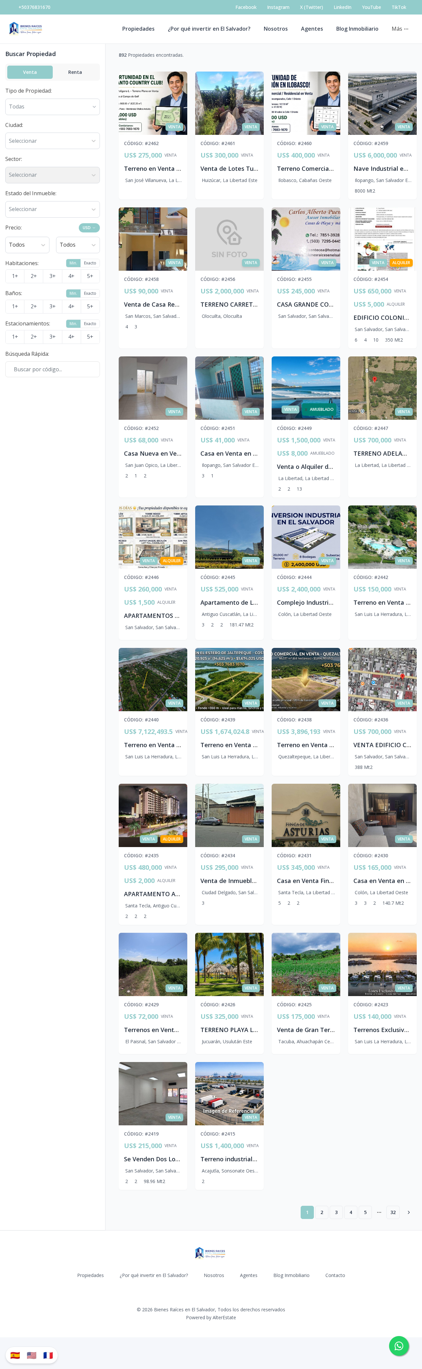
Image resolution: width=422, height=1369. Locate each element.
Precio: (13, 227)
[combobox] (9, 141)
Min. (73, 263)
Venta (30, 72)
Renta (75, 72)
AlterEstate (224, 1317)
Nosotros (276, 28)
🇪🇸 (15, 1355)
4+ (71, 276)
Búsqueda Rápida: (27, 353)
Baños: (13, 293)
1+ (15, 276)
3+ (52, 276)
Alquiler (396, 304)
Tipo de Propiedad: (28, 90)
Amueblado (322, 453)
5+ (90, 276)
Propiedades (138, 28)
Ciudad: (14, 125)
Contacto (335, 1275)
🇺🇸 (32, 1355)
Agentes (312, 28)
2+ (34, 276)
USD (87, 227)
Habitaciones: (22, 263)
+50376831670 (34, 7)
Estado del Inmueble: (30, 193)
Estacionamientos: (27, 323)
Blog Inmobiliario (357, 28)
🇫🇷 (48, 1355)
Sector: (13, 159)
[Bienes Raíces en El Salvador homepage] (26, 29)
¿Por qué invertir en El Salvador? (209, 28)
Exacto (90, 263)
